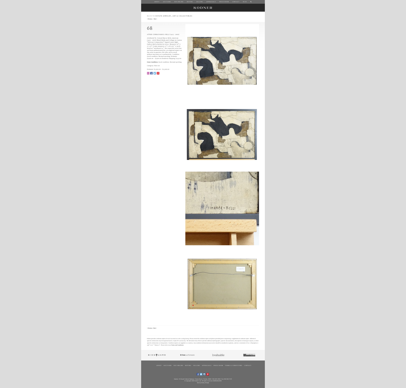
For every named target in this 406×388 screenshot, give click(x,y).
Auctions (168, 366)
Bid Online (178, 366)
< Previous (149, 19)
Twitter (155, 73)
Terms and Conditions (177, 345)
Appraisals (206, 366)
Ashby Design (205, 382)
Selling (196, 366)
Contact (247, 366)
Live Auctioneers (188, 355)
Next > (155, 19)
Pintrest (158, 73)
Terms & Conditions (233, 366)
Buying (188, 366)
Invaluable (218, 355)
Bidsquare (157, 355)
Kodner (203, 8)
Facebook (151, 73)
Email (148, 73)
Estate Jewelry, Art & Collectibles (174, 16)
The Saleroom (249, 355)
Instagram (204, 374)
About (159, 366)
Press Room (218, 366)
